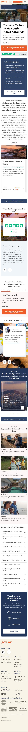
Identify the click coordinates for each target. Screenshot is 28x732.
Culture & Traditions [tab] (17, 290)
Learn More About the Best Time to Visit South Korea (14, 311)
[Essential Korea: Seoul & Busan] (13, 169)
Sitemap (3, 681)
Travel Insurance (5, 674)
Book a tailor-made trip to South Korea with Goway (14, 48)
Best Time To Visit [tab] (5, 290)
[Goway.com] (4, 2)
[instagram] (3, 652)
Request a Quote (17, 2)
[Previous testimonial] (5, 362)
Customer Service (6, 659)
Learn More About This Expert (11, 350)
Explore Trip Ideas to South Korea (14, 92)
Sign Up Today (14, 631)
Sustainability (18, 666)
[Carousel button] (5, 270)
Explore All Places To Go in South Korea (14, 419)
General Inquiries (6, 662)
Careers (16, 662)
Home (3, 10)
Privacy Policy (5, 676)
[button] (19, 188)
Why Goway (17, 659)
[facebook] (9, 652)
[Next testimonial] (9, 362)
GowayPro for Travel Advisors (18, 680)
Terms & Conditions (6, 678)
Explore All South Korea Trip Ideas (14, 201)
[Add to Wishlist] (23, 147)
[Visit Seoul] (22, 407)
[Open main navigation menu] (25, 2)
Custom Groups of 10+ (19, 676)
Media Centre (18, 664)
